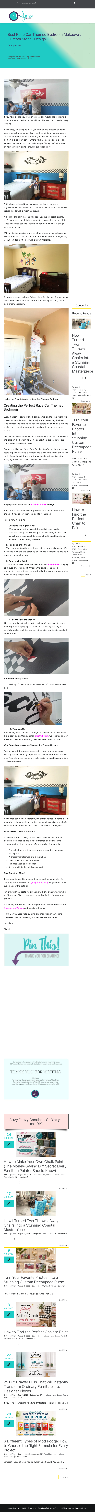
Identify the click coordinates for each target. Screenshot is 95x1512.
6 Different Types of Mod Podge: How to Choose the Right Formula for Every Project (36, 1445)
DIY (44, 1175)
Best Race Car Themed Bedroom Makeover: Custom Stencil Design (44, 36)
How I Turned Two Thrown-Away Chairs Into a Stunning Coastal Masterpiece (31, 1225)
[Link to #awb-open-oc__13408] (74, 3)
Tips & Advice (9, 1177)
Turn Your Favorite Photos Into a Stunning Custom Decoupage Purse (34, 1279)
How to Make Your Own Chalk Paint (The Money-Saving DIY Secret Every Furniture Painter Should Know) (35, 1166)
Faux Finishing (23, 57)
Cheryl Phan (11, 1175)
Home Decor (35, 57)
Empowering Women (14, 908)
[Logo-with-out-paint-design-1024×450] (21, 11)
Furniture (50, 1175)
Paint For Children (32, 207)
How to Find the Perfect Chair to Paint (36, 1332)
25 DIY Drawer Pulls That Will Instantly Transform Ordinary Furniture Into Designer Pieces (36, 1386)
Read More (63, 1189)
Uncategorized (47, 1234)
